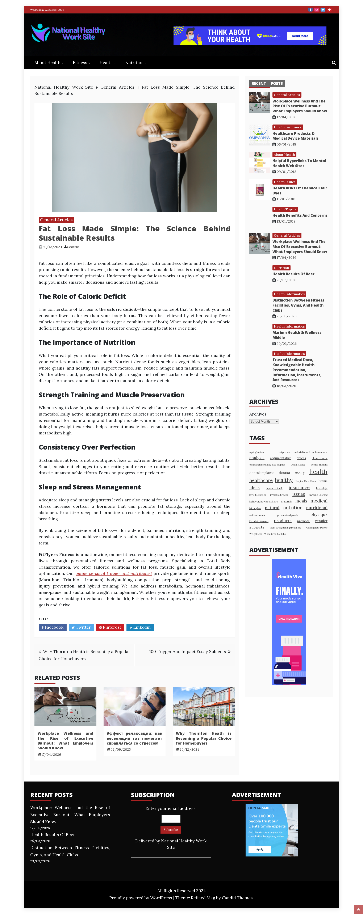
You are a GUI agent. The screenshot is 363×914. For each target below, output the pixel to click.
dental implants (261, 473)
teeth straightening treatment (285, 527)
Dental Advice (298, 464)
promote (303, 521)
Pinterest (329, 10)
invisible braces (279, 494)
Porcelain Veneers (258, 521)
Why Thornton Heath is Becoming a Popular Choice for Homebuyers (203, 738)
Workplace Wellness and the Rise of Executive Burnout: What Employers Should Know (65, 740)
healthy (284, 480)
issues (298, 494)
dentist (284, 473)
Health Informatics (289, 294)
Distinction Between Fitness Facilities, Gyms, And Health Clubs (298, 305)
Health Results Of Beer (293, 273)
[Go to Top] (358, 909)
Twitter (323, 10)
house (322, 481)
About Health (47, 62)
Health (106, 62)
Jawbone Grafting (318, 494)
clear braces (319, 458)
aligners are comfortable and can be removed (303, 452)
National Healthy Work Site (63, 87)
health (318, 472)
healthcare (261, 480)
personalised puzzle (287, 515)
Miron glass (255, 508)
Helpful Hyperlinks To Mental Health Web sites (299, 163)
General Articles (117, 87)
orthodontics (257, 515)
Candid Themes (237, 897)
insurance (299, 487)
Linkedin (141, 627)
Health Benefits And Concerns (299, 215)
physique (318, 514)
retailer (321, 521)
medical (318, 501)
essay (300, 472)
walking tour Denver (316, 527)
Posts (277, 83)
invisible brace (257, 494)
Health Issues (285, 182)
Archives (258, 414)
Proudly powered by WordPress (141, 897)
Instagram (316, 10)
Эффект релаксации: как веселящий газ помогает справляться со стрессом (134, 738)
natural (272, 507)
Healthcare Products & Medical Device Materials (295, 136)
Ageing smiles (256, 452)
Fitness (80, 62)
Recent (259, 83)
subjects (256, 527)
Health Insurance (288, 127)
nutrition (292, 507)
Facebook (310, 10)
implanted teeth (274, 488)
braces (301, 458)
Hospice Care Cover (305, 481)
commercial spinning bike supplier (267, 464)
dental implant (319, 464)
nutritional (316, 507)
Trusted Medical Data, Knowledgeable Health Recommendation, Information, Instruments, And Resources (296, 369)
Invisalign (321, 488)
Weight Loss (255, 533)
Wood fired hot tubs (274, 533)
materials (286, 501)
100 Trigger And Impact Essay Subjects (187, 651)
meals (301, 501)
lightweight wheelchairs (263, 501)
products (283, 520)
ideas (254, 487)
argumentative (280, 458)
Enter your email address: (170, 828)
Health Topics (285, 209)
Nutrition (134, 62)
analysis (256, 457)
